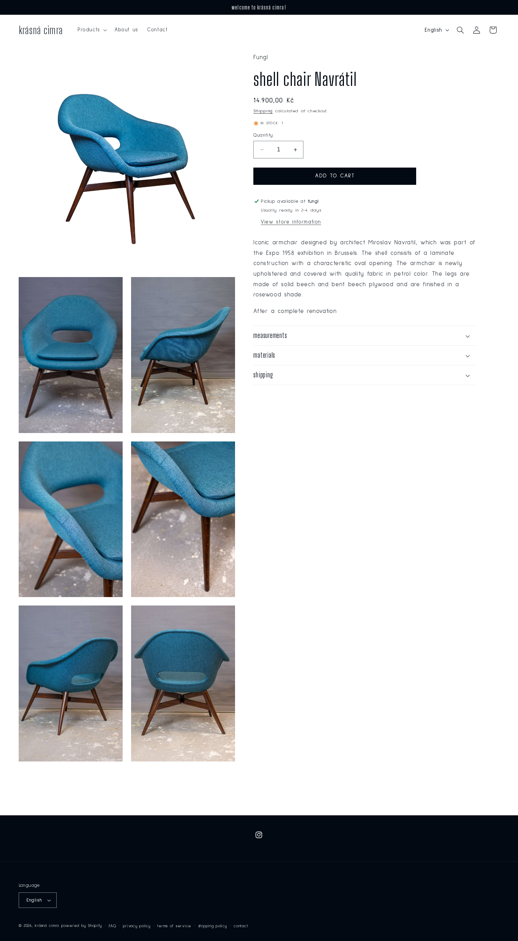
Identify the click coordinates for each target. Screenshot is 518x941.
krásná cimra (47, 926)
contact (241, 926)
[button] (91, 30)
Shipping (263, 111)
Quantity (263, 135)
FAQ (112, 926)
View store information (291, 222)
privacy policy (136, 926)
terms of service (174, 926)
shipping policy (212, 926)
